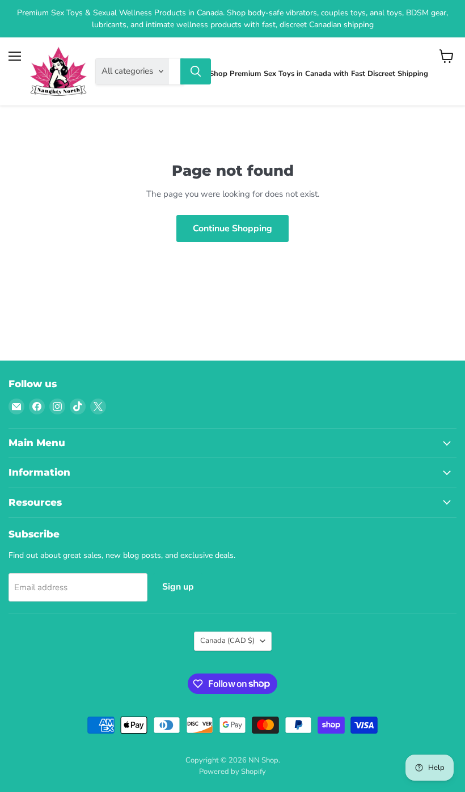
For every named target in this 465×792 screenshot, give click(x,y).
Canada (227, 641)
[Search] (195, 71)
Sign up (178, 587)
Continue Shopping (232, 228)
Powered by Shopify (232, 771)
